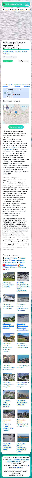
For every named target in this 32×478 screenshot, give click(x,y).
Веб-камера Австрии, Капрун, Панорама (8, 284)
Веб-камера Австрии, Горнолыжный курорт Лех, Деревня (7, 347)
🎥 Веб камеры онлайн (12, 4)
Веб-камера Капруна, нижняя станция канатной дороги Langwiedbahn (23, 287)
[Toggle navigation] (27, 4)
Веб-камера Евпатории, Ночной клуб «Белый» (7, 447)
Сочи (21, 265)
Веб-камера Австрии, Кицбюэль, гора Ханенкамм (22, 307)
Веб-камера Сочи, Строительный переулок (23, 385)
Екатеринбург (17, 460)
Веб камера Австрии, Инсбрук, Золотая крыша (9, 367)
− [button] (4, 109)
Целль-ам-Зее (7, 149)
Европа (22, 9)
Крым (7, 267)
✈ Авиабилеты (7, 61)
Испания (17, 462)
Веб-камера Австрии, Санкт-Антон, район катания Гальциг (22, 327)
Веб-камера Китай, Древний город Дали (8, 385)
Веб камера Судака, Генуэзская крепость (6, 403)
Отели (7, 9)
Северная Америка (17, 260)
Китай (7, 269)
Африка (21, 263)
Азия (29, 9)
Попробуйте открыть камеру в (15, 90)
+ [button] (4, 106)
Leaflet (27, 123)
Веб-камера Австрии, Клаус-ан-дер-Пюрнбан (23, 345)
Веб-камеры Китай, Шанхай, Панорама (22, 402)
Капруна (15, 147)
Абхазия (23, 267)
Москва (9, 460)
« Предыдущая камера (7, 85)
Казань (14, 267)
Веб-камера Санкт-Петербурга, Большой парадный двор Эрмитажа (8, 425)
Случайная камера (17, 85)
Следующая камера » (26, 85)
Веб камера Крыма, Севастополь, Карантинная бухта (21, 448)
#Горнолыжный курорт (10, 57)
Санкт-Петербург (11, 265)
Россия (14, 9)
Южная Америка (10, 263)
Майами (26, 460)
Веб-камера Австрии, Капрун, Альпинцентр (8, 306)
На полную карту (16, 127)
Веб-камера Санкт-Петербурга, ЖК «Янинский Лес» (22, 423)
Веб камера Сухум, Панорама (23, 366)
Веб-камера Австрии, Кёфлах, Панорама (8, 326)
